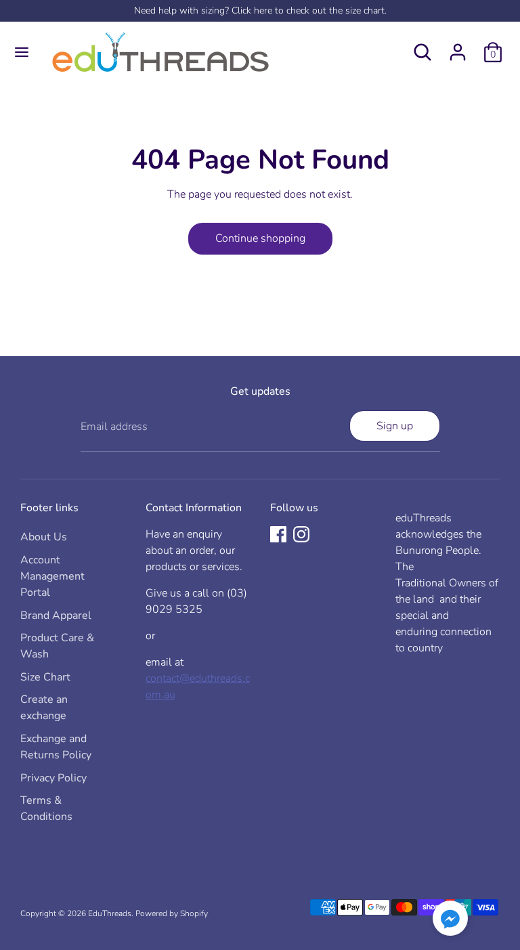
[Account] (457, 46)
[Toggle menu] (21, 52)
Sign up (394, 425)
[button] (450, 921)
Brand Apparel (55, 615)
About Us (43, 537)
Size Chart (45, 677)
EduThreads (109, 913)
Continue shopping (260, 238)
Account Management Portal (52, 576)
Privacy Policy (53, 778)
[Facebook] (278, 534)
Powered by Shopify (171, 913)
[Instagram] (301, 534)
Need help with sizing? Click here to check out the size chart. (260, 10)
